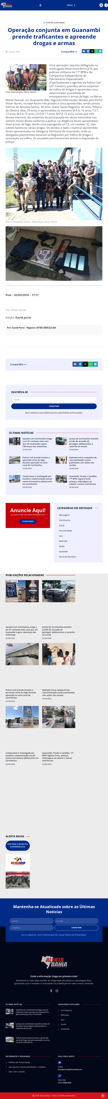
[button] (84, 51)
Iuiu (61, 535)
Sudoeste (63, 551)
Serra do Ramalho (67, 556)
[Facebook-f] (51, 990)
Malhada (63, 541)
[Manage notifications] (103, 1095)
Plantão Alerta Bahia (55, 23)
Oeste (62, 546)
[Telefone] (59, 1075)
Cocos (62, 525)
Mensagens (64, 515)
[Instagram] (106, 5)
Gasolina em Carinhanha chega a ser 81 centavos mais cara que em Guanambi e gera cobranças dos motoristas (37, 442)
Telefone (62, 1080)
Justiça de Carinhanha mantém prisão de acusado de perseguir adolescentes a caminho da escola (83, 442)
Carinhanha (64, 520)
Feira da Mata (65, 530)
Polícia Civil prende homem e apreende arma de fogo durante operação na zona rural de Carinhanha (36, 461)
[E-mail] (59, 1062)
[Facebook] (101, 5)
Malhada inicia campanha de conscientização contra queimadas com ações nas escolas (83, 461)
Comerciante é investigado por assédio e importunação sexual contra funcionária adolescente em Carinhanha (37, 480)
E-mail (60, 1067)
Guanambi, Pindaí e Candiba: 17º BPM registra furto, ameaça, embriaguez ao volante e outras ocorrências (83, 480)
